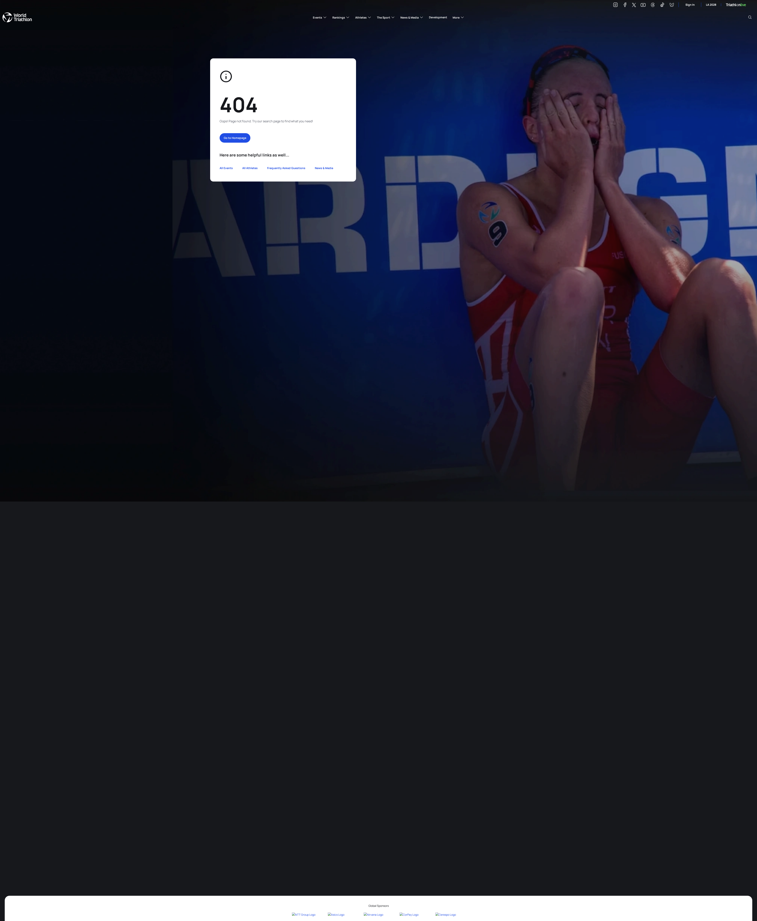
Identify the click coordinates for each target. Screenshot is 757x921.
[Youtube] (643, 5)
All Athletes (250, 168)
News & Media (324, 168)
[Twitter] (634, 5)
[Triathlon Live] (736, 5)
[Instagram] (615, 5)
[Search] (750, 17)
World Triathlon (17, 17)
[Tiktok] (662, 5)
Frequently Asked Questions (286, 168)
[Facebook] (625, 5)
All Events (226, 168)
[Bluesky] (671, 5)
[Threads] (652, 5)
